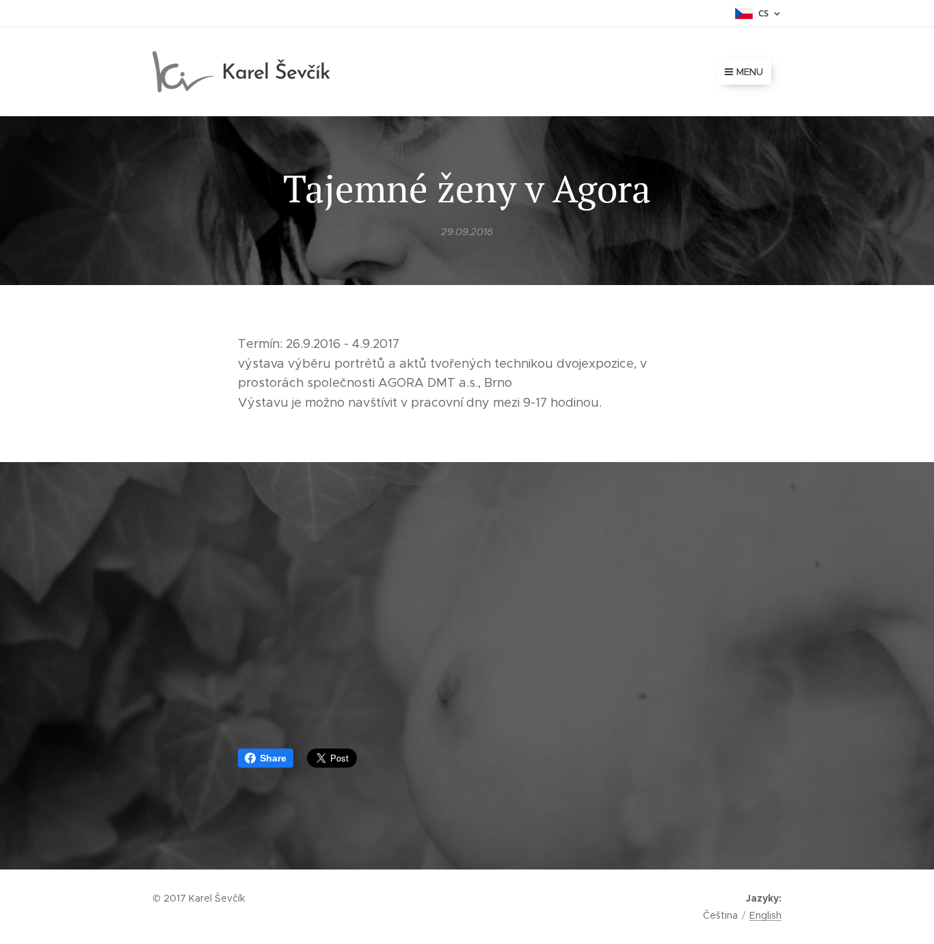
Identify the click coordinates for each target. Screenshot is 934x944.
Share (273, 758)
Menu (749, 72)
